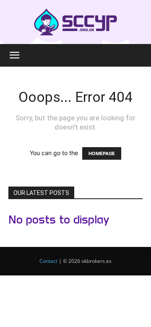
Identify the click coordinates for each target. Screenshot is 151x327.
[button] (14, 55)
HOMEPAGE (102, 153)
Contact (48, 261)
